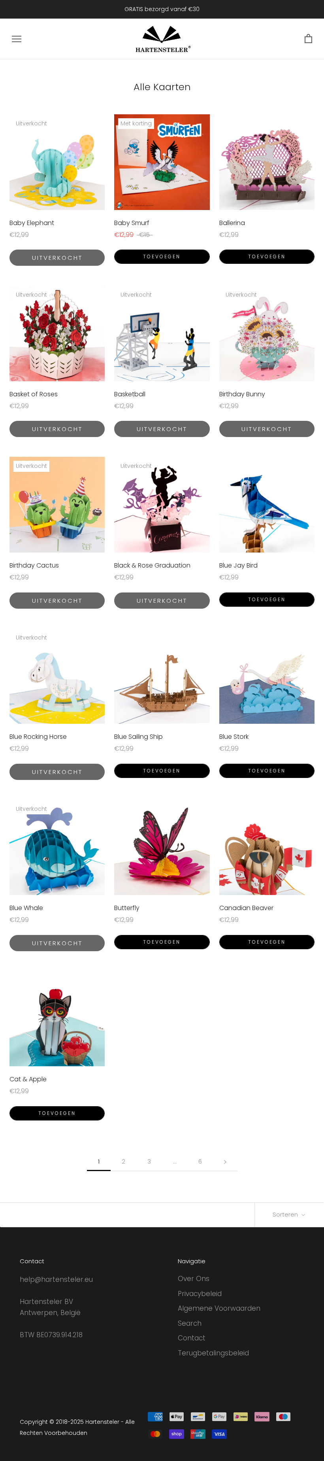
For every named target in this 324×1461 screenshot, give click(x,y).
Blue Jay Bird (238, 565)
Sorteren (286, 1214)
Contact (191, 1338)
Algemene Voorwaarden (219, 1308)
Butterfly (126, 907)
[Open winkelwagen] (308, 39)
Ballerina (232, 222)
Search (190, 1323)
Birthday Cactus (34, 565)
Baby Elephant (31, 222)
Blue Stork (234, 736)
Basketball (129, 394)
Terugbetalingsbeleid (213, 1353)
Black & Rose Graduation (152, 565)
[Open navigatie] (16, 38)
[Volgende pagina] (225, 1161)
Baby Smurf (131, 222)
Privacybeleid (200, 1293)
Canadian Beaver (246, 907)
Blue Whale (26, 907)
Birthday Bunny (242, 394)
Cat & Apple (28, 1079)
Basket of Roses (33, 394)
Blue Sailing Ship (138, 736)
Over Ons (193, 1278)
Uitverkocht (57, 258)
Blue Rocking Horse (38, 736)
